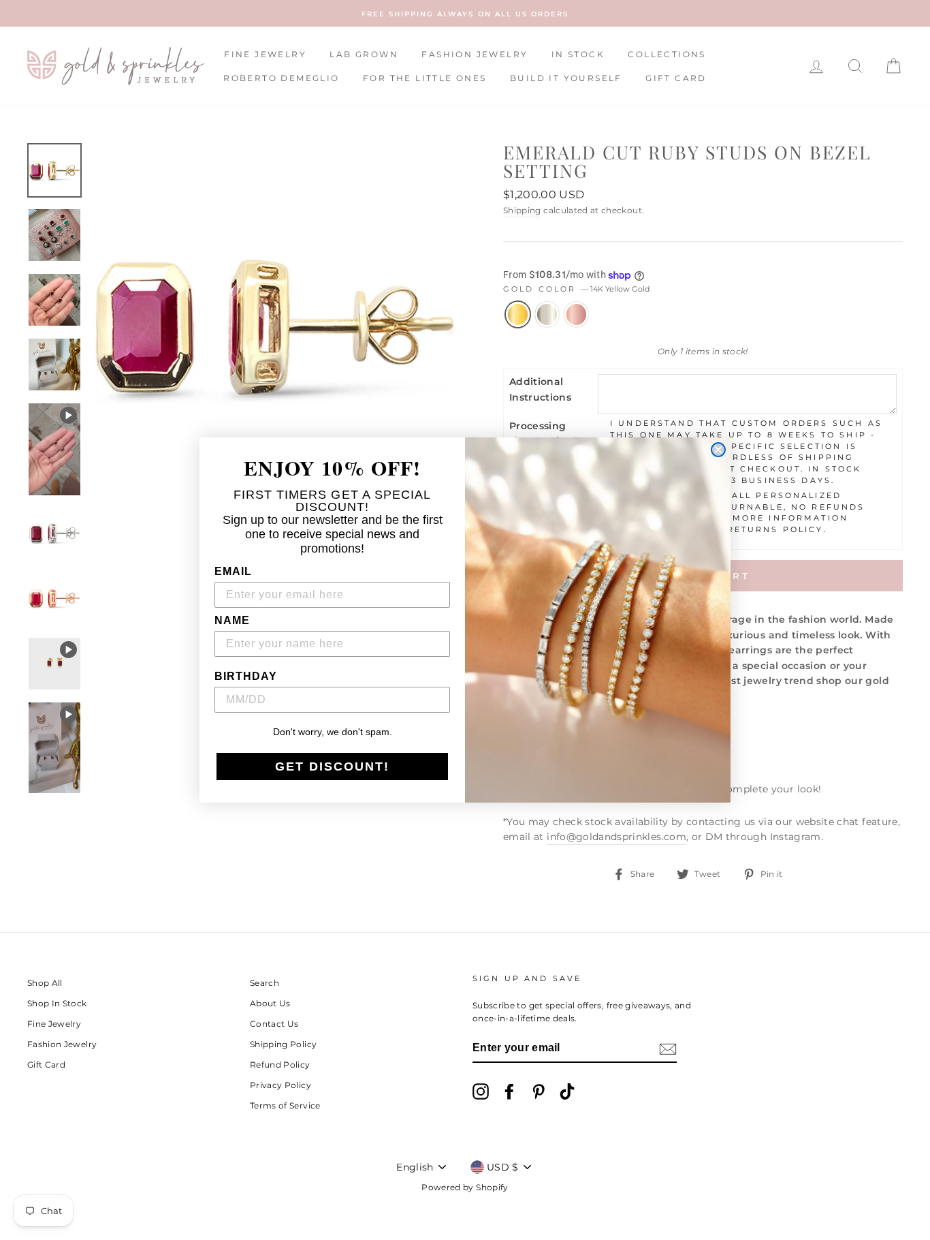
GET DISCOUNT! (332, 766)
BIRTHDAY (245, 676)
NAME (232, 620)
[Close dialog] (718, 449)
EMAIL (233, 571)
